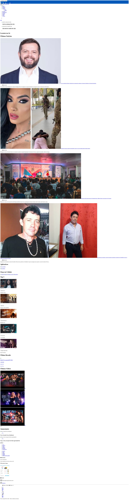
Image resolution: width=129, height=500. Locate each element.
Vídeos (5, 10)
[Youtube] (2, 489)
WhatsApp (3, 483)
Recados (3, 11)
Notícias (3, 7)
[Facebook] (2, 490)
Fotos (5, 9)
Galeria (3, 8)
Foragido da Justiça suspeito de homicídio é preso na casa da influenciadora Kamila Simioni (75, 148)
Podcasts (3, 445)
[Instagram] (2, 487)
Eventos (3, 13)
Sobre (3, 15)
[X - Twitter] (2, 492)
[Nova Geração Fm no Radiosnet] (2, 433)
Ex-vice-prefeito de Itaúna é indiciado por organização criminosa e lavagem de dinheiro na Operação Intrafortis (78, 83)
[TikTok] (2, 494)
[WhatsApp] (2, 488)
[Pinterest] (2, 495)
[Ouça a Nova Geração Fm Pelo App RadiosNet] (2, 438)
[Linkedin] (2, 496)
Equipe (3, 14)
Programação (4, 12)
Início (3, 444)
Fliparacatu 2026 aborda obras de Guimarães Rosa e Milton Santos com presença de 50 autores (96, 198)
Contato (3, 454)
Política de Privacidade (6, 455)
